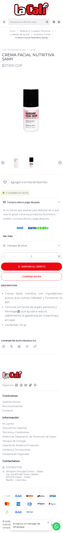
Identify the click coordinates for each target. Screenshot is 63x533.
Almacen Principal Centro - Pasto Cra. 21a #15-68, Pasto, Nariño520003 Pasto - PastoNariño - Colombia (24, 475)
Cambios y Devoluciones (16, 449)
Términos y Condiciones (15, 432)
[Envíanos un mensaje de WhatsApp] (56, 526)
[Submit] (47, 22)
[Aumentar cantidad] (59, 256)
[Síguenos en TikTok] (30, 385)
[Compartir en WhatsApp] (19, 346)
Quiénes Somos (11, 401)
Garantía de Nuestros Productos (20, 445)
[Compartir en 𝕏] (11, 346)
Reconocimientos (12, 406)
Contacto (7, 410)
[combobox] (29, 22)
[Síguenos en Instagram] (16, 385)
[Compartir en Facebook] (3, 346)
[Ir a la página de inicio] (31, 9)
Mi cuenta (8, 423)
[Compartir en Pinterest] (27, 346)
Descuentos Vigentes (14, 428)
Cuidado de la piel (19, 34)
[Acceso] (54, 21)
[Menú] (4, 21)
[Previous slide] (3, 163)
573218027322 (14, 467)
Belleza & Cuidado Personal (35, 31)
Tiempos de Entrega (14, 441)
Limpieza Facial (42, 34)
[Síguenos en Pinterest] (35, 385)
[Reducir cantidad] (4, 256)
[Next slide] (59, 163)
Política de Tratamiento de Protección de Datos (29, 436)
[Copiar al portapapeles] (35, 346)
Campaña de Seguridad (15, 454)
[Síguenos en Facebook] (21, 385)
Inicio (13, 31)
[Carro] (59, 21)
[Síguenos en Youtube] (25, 385)
